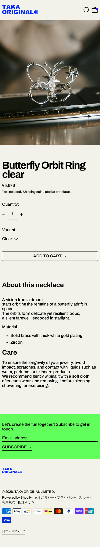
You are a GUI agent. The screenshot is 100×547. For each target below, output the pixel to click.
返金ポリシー (44, 497)
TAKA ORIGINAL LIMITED (34, 491)
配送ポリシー (28, 502)
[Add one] (21, 214)
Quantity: (10, 204)
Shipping (29, 192)
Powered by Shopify (17, 497)
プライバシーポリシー (73, 497)
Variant (8, 230)
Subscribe (14, 447)
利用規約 (8, 502)
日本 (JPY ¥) (11, 531)
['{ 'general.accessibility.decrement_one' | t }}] (3, 214)
